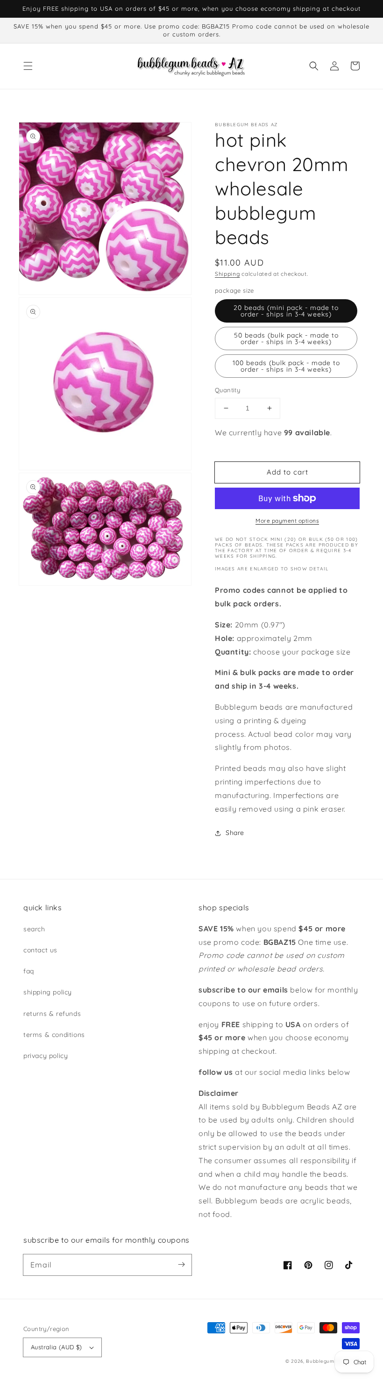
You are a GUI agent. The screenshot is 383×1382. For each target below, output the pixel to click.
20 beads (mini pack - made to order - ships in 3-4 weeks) (286, 310)
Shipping (227, 273)
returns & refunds (52, 1013)
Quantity (227, 390)
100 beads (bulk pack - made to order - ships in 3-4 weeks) (286, 366)
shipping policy (47, 992)
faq (28, 971)
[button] (28, 66)
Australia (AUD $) (56, 1347)
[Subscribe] (181, 1264)
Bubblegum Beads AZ (333, 1361)
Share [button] (235, 832)
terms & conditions (54, 1034)
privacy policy (45, 1055)
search (34, 929)
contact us (40, 950)
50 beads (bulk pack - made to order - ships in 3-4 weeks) (286, 338)
